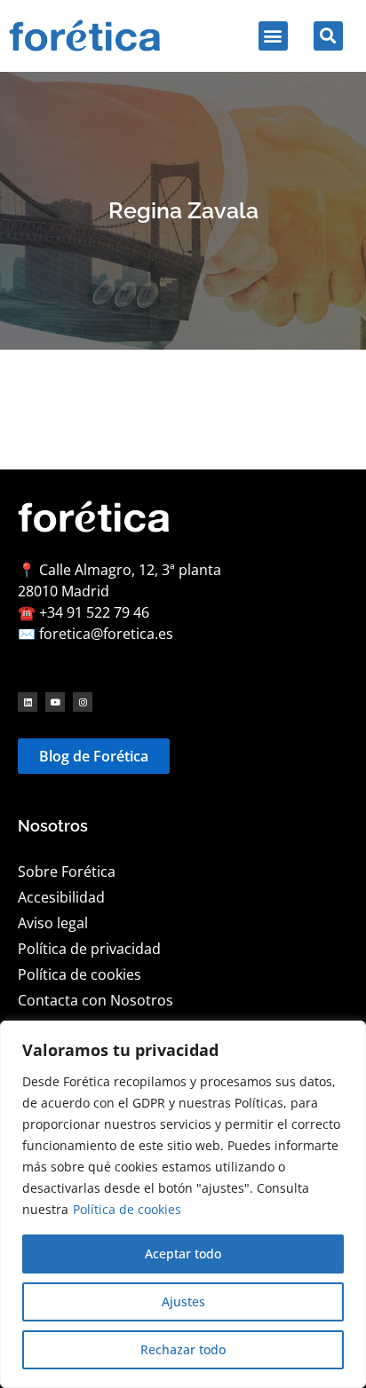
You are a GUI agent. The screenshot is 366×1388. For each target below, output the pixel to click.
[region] (183, 1204)
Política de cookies (127, 1209)
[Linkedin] (27, 702)
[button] (273, 36)
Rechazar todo (183, 1349)
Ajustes (183, 1301)
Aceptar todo (183, 1253)
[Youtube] (55, 702)
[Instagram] (82, 702)
